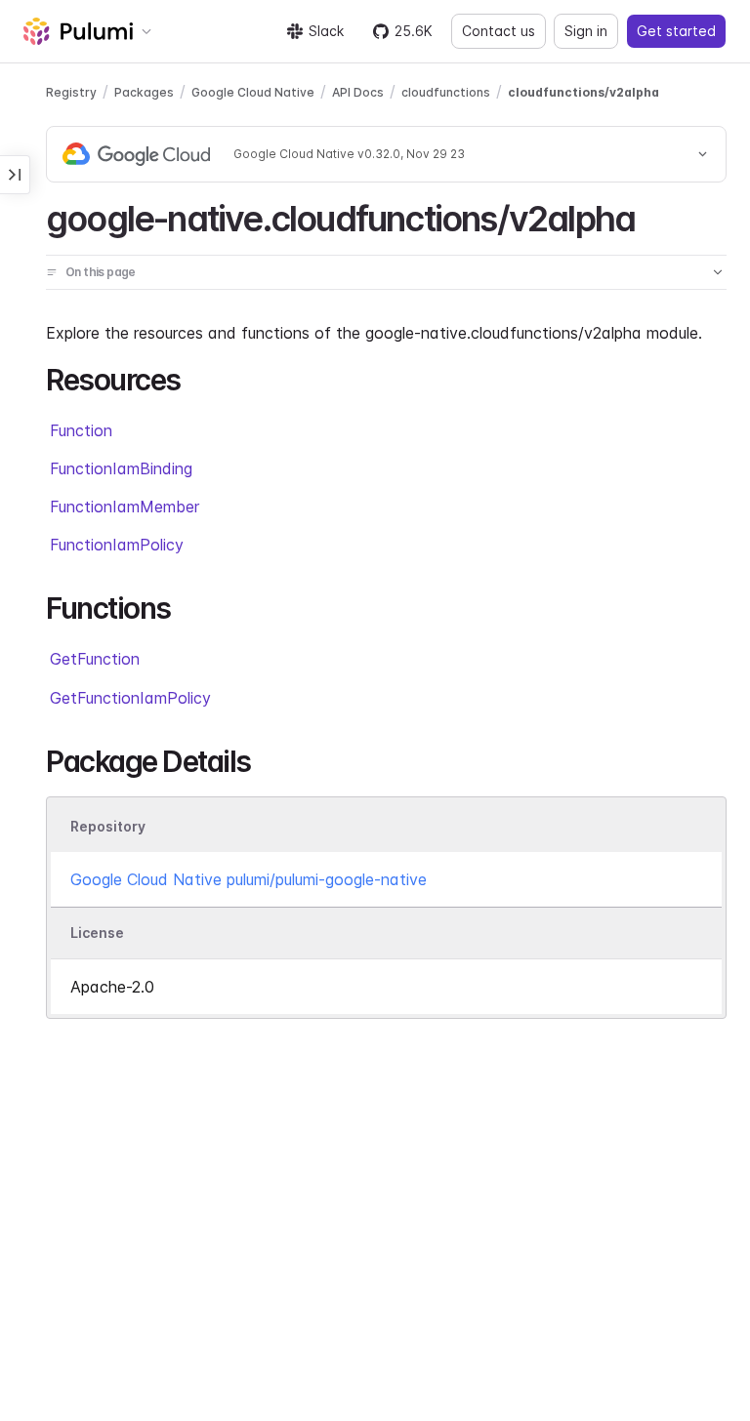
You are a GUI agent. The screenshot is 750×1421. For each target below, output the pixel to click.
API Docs (358, 92)
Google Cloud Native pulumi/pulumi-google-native (248, 879)
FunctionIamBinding (121, 468)
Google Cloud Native (252, 92)
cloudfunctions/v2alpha (583, 92)
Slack (326, 30)
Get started (676, 30)
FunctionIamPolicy (117, 544)
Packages (144, 92)
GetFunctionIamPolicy (130, 698)
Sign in (585, 30)
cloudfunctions (445, 92)
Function (81, 430)
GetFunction (95, 659)
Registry (71, 92)
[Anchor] (652, 215)
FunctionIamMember (124, 506)
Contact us (498, 30)
